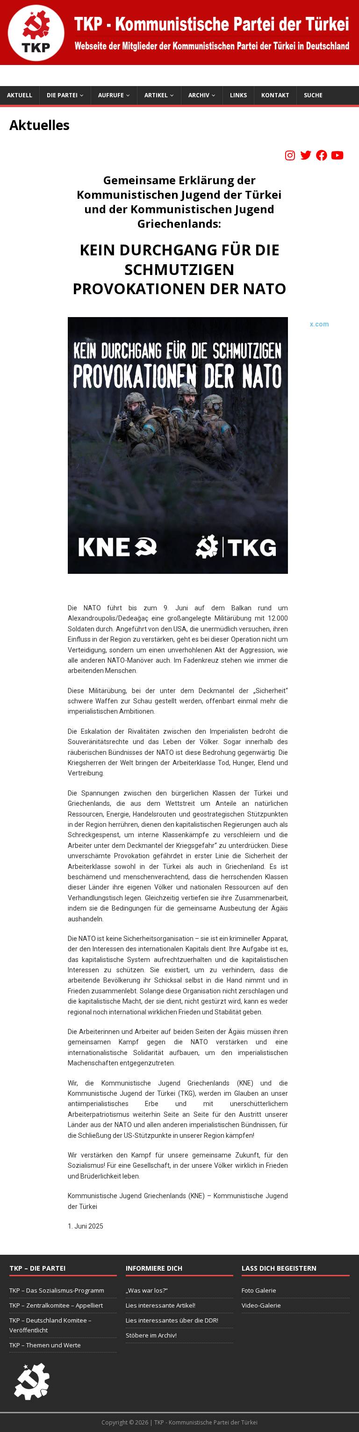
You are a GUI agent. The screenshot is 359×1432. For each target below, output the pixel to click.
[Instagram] (290, 155)
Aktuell (19, 95)
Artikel (156, 95)
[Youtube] (337, 155)
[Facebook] (322, 155)
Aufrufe (111, 95)
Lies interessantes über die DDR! (172, 1320)
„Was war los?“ (147, 1290)
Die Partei (62, 95)
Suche (313, 95)
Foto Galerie (259, 1290)
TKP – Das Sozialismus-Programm (56, 1290)
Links (238, 95)
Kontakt (275, 95)
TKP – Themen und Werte (45, 1345)
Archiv (198, 95)
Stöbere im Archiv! (151, 1335)
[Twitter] (306, 155)
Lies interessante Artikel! (160, 1305)
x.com (319, 324)
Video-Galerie (261, 1305)
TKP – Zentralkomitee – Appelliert (56, 1305)
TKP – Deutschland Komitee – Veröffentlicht (50, 1325)
